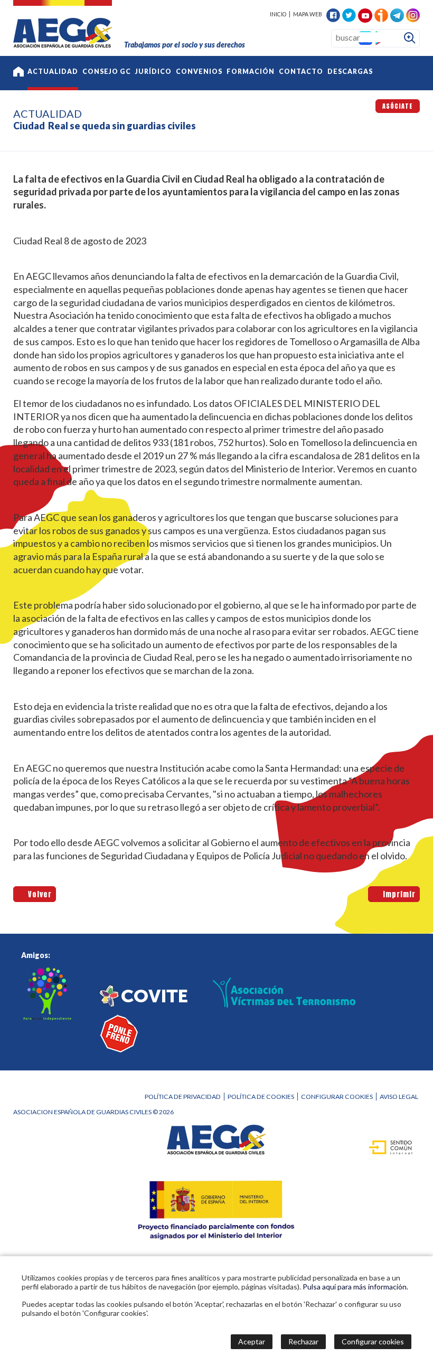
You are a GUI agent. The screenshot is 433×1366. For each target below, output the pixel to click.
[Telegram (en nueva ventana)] (397, 14)
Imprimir (397, 894)
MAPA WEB (307, 14)
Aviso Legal (399, 1097)
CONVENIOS (199, 71)
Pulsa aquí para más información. (355, 1286)
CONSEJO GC (106, 71)
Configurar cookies (337, 1097)
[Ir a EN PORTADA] (18, 73)
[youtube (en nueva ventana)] (365, 15)
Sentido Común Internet (385, 1146)
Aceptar (251, 1341)
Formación (251, 71)
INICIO (278, 14)
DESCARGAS (350, 71)
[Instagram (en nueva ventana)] (413, 14)
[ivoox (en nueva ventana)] (381, 14)
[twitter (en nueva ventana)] (349, 14)
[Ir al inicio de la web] (62, 44)
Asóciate (397, 106)
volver (38, 894)
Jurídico (153, 71)
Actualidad (52, 71)
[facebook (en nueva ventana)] (333, 14)
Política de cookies (261, 1097)
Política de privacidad (183, 1097)
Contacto (301, 71)
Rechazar (303, 1341)
